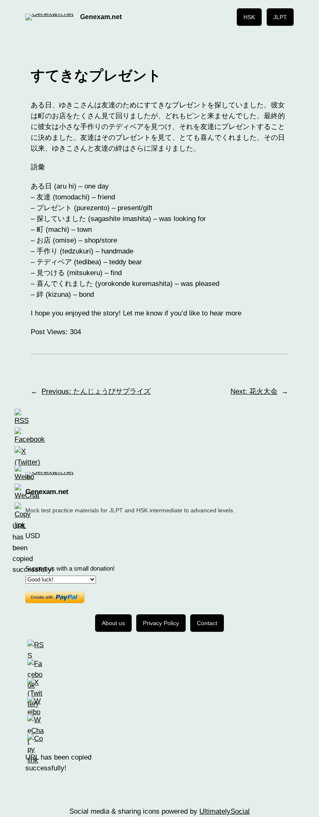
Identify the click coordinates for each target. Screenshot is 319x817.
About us (113, 623)
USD (32, 536)
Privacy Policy (161, 623)
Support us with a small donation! (70, 568)
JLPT (280, 17)
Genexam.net (101, 16)
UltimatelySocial (224, 811)
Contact (207, 623)
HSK (249, 17)
